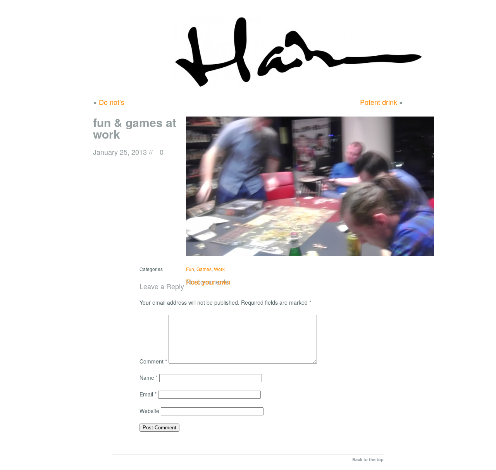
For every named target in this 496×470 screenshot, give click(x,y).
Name (149, 377)
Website (149, 411)
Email (148, 394)
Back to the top (368, 459)
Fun (190, 269)
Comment (153, 361)
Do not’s (111, 102)
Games (204, 269)
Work (219, 269)
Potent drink (378, 102)
